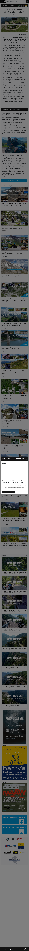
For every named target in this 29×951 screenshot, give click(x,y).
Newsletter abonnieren (8, 492)
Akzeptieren (25, 949)
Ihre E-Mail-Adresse (7, 474)
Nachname (4, 469)
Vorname (4, 463)
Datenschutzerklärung (15, 487)
